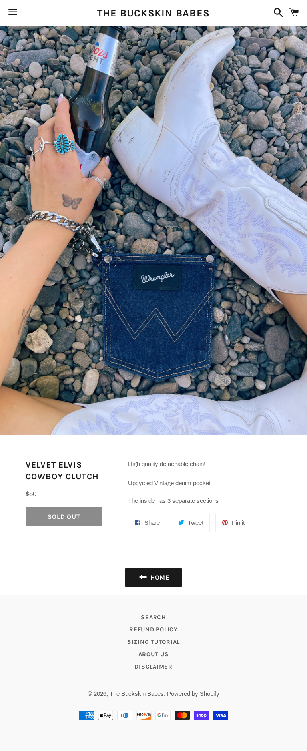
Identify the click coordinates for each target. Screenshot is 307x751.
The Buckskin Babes (153, 13)
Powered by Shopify (193, 694)
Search (153, 617)
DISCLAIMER (153, 666)
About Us (153, 654)
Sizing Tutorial (153, 641)
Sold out (64, 516)
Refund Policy (153, 629)
